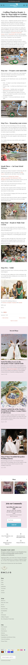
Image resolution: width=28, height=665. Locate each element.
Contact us (3, 629)
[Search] (4, 5)
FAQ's (2, 584)
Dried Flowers (6, 89)
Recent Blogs (14, 331)
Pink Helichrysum (14, 178)
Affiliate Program (5, 617)
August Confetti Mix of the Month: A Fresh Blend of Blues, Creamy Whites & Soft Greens (13, 411)
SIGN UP (14, 525)
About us (3, 600)
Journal (2, 590)
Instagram (9, 302)
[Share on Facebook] (4, 312)
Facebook (14, 302)
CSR (2, 612)
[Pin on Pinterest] (5, 312)
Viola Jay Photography (12, 369)
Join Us (2, 604)
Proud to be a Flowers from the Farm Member (11, 563)
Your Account (4, 627)
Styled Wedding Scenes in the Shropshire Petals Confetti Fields (12, 362)
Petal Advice (4, 631)
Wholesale (3, 615)
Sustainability (4, 610)
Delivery (3, 633)
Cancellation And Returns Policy (8, 637)
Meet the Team (4, 602)
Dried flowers (12, 34)
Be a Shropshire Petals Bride (7, 619)
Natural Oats (12, 176)
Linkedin (20, 302)
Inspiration (3, 586)
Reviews (3, 606)
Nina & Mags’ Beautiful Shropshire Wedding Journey (13, 457)
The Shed (3, 588)
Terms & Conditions (5, 639)
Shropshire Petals (7, 660)
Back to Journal (14, 320)
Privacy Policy (4, 641)
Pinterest (4, 302)
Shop (2, 580)
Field (2, 582)
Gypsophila (7, 178)
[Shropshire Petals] (14, 5)
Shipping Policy (4, 635)
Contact (3, 592)
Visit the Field (4, 608)
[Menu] (1, 5)
